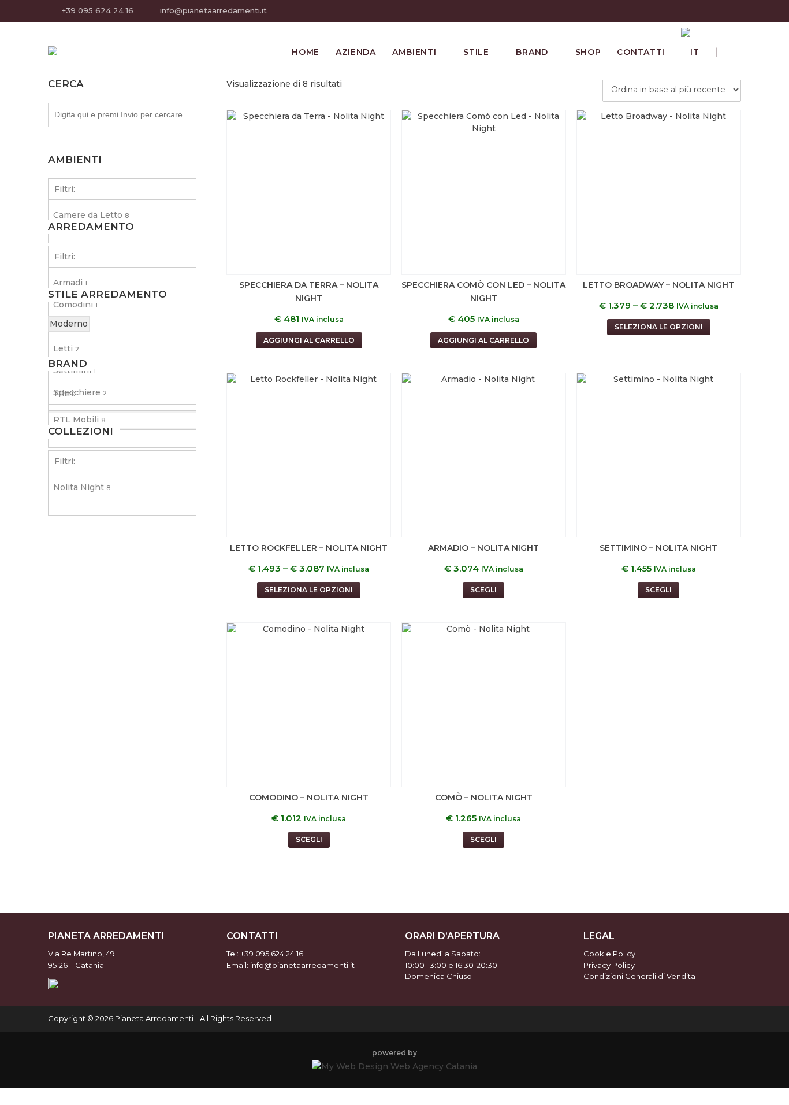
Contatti (641, 52)
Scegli (483, 589)
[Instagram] (734, 11)
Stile (476, 52)
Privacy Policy (609, 965)
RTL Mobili (79, 419)
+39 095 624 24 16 (97, 10)
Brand (532, 52)
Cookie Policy (609, 953)
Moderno (69, 323)
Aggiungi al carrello (309, 340)
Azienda (356, 52)
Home (305, 52)
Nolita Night (81, 487)
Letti (66, 348)
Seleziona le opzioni (659, 326)
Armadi (70, 282)
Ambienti (414, 52)
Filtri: (64, 189)
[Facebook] (719, 11)
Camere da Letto (91, 215)
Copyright (66, 1018)
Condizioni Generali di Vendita (639, 976)
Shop (588, 52)
